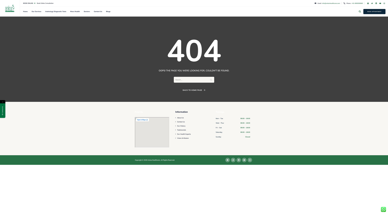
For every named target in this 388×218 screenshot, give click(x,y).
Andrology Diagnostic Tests (55, 11)
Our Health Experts (184, 134)
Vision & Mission (183, 138)
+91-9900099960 (357, 3)
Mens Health (75, 11)
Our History (181, 126)
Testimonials (181, 130)
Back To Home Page (192, 90)
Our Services (36, 11)
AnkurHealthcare (154, 160)
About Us (180, 118)
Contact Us (98, 11)
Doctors (87, 11)
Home (25, 11)
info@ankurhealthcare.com (331, 3)
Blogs (108, 11)
